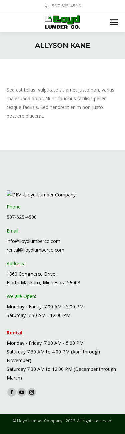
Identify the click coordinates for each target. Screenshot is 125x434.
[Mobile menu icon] (114, 22)
